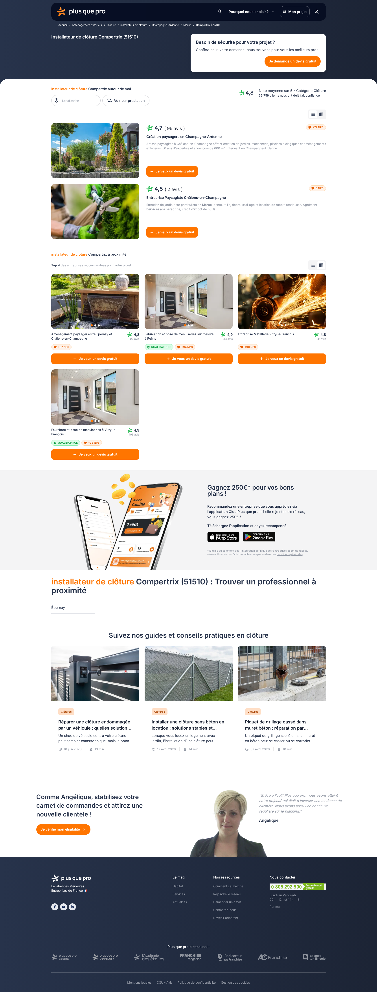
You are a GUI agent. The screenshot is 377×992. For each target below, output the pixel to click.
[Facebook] (54, 906)
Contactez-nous (224, 910)
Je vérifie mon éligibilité (61, 829)
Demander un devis (227, 902)
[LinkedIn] (72, 906)
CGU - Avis (164, 982)
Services (179, 894)
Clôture (111, 25)
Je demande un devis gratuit (292, 61)
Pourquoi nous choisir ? (249, 11)
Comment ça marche (228, 886)
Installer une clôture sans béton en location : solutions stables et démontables (188, 728)
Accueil (63, 25)
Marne (187, 25)
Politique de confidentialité (197, 982)
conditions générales (290, 554)
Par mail (275, 906)
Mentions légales (139, 982)
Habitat (178, 886)
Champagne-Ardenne (165, 25)
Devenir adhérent (225, 918)
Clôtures (66, 711)
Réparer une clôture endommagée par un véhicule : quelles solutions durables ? (94, 728)
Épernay (58, 607)
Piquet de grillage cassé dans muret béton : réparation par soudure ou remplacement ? (276, 728)
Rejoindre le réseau (227, 894)
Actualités (180, 902)
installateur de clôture (133, 25)
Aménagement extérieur (87, 25)
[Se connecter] (316, 11)
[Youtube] (63, 906)
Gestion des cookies (235, 982)
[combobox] (78, 100)
